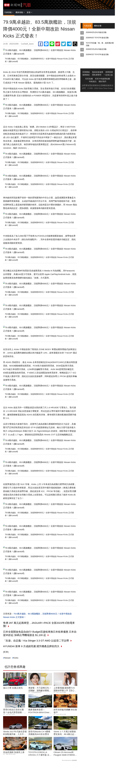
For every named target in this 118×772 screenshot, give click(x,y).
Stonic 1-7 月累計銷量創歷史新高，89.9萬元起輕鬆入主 (65, 733)
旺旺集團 (89, 79)
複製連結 (75, 44)
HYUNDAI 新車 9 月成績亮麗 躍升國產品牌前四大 (31, 646)
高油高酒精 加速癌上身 (13, 752)
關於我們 (102, 81)
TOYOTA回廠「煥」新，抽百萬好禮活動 (100, 44)
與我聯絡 (86, 72)
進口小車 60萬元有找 (13, 688)
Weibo (57, 44)
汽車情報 (8, 12)
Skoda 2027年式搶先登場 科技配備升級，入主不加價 (15, 733)
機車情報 (19, 12)
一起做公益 (108, 75)
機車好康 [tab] (97, 26)
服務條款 (86, 75)
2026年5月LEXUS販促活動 (96, 49)
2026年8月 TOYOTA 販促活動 (97, 38)
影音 (29, 12)
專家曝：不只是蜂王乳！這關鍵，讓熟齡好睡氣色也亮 (39, 689)
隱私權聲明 (96, 75)
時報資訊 (92, 81)
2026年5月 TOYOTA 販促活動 (97, 54)
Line (52, 44)
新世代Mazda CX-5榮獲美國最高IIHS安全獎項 (39, 732)
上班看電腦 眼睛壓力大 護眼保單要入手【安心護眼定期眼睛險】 (65, 689)
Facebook (40, 44)
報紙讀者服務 (97, 72)
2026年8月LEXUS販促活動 (96, 32)
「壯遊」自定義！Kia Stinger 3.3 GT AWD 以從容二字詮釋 (36, 640)
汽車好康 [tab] (87, 26)
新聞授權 (109, 72)
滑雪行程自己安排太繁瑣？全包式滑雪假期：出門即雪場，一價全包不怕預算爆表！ (14, 711)
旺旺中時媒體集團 (102, 79)
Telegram (69, 44)
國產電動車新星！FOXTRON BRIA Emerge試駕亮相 (40, 711)
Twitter (63, 44)
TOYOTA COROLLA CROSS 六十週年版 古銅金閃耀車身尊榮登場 (39, 753)
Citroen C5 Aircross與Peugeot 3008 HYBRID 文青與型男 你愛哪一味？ (65, 753)
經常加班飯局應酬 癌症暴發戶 (65, 711)
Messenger (46, 44)
